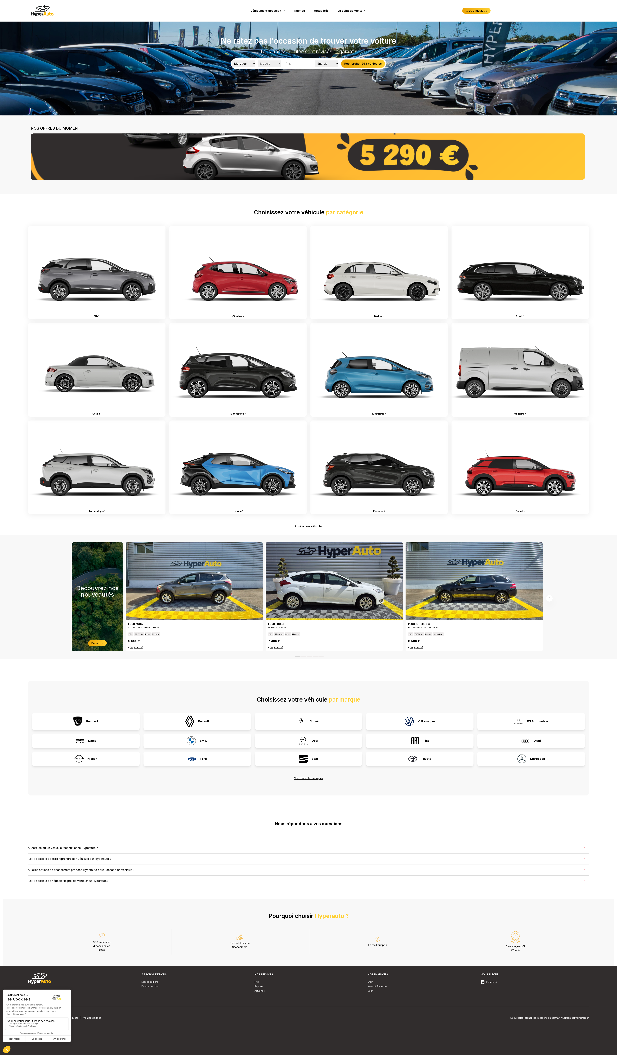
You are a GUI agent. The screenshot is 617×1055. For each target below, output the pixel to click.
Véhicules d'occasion (265, 10)
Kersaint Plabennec (378, 986)
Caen (370, 990)
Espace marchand (150, 986)
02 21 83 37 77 (477, 10)
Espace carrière (149, 981)
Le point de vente (350, 10)
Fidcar (534, 1020)
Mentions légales (92, 1046)
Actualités (321, 10)
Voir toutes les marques (308, 778)
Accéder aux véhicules (308, 526)
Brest (370, 981)
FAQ (257, 981)
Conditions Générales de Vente (45, 1046)
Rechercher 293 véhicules (363, 63)
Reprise (299, 10)
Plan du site (72, 1046)
